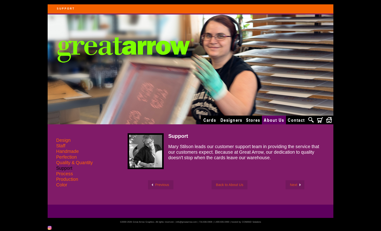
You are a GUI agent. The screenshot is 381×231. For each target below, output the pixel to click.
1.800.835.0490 (221, 222)
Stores (253, 120)
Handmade (67, 151)
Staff (60, 145)
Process (64, 173)
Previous (162, 185)
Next (293, 185)
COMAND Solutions (251, 222)
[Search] (311, 120)
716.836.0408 (205, 222)
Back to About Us (229, 185)
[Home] (328, 120)
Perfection (66, 157)
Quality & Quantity (74, 162)
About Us (274, 120)
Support (64, 168)
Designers (231, 120)
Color (61, 184)
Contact (296, 120)
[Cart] (320, 120)
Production (67, 179)
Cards (209, 120)
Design (63, 140)
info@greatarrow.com (186, 222)
